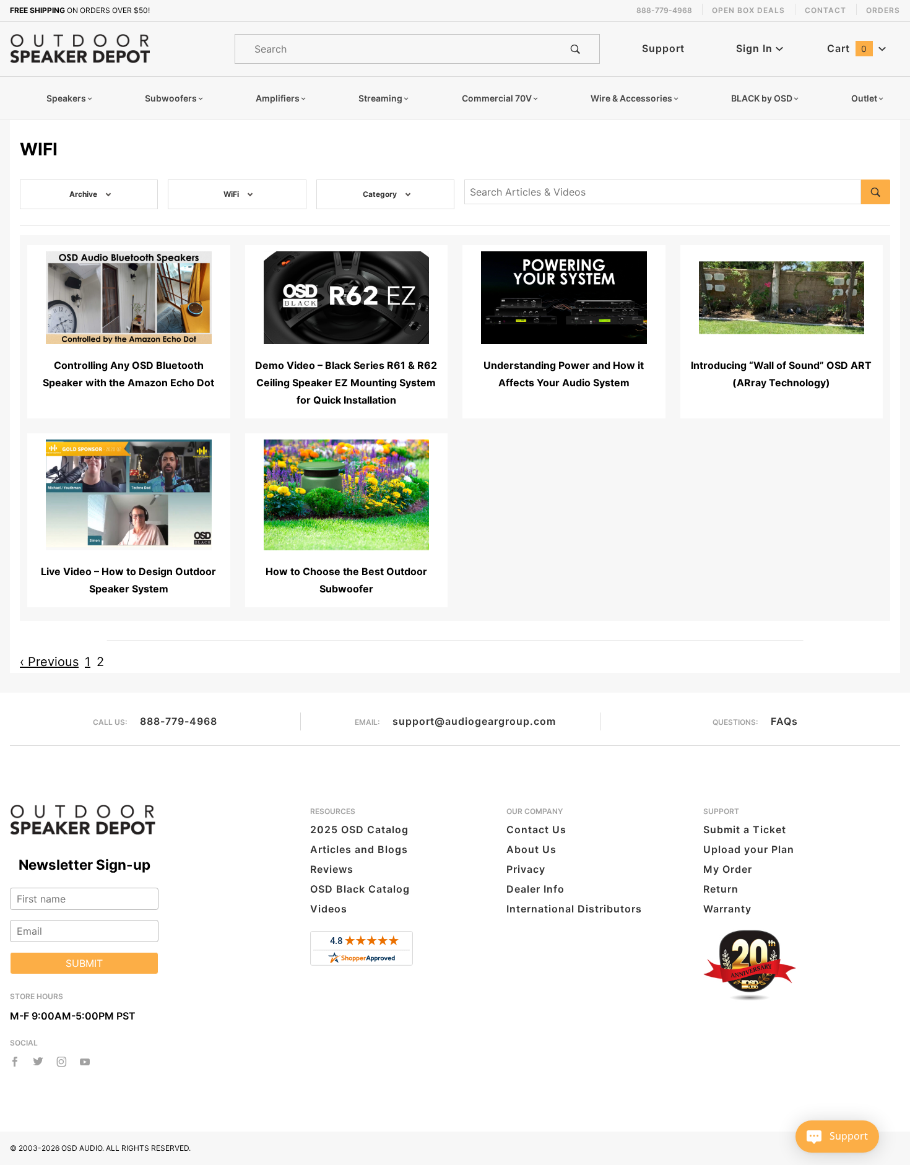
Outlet (864, 98)
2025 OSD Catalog (359, 829)
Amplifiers (278, 98)
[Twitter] (38, 1062)
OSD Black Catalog (360, 889)
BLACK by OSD (761, 98)
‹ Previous (49, 661)
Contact (825, 10)
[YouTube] (85, 1062)
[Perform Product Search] (575, 49)
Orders (883, 10)
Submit (84, 963)
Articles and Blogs (359, 849)
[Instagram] (61, 1062)
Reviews (331, 869)
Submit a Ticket (744, 829)
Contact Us (536, 829)
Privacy (525, 869)
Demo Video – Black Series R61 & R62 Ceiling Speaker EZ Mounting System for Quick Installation (346, 382)
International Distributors (574, 909)
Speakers (66, 98)
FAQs (784, 721)
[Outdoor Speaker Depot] (80, 47)
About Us (531, 849)
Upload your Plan (748, 849)
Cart (847, 48)
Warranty (727, 909)
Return (721, 889)
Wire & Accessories (631, 98)
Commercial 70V (497, 98)
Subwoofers (171, 98)
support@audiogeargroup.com (474, 721)
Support (663, 48)
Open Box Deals (748, 10)
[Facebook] (15, 1062)
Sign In (756, 48)
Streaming (380, 98)
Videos (328, 909)
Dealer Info (535, 889)
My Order (727, 869)
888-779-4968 (178, 721)
